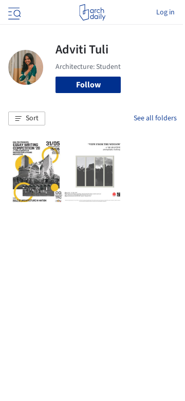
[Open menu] (13, 12)
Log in (165, 12)
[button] (26, 119)
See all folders (155, 118)
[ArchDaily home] (92, 12)
